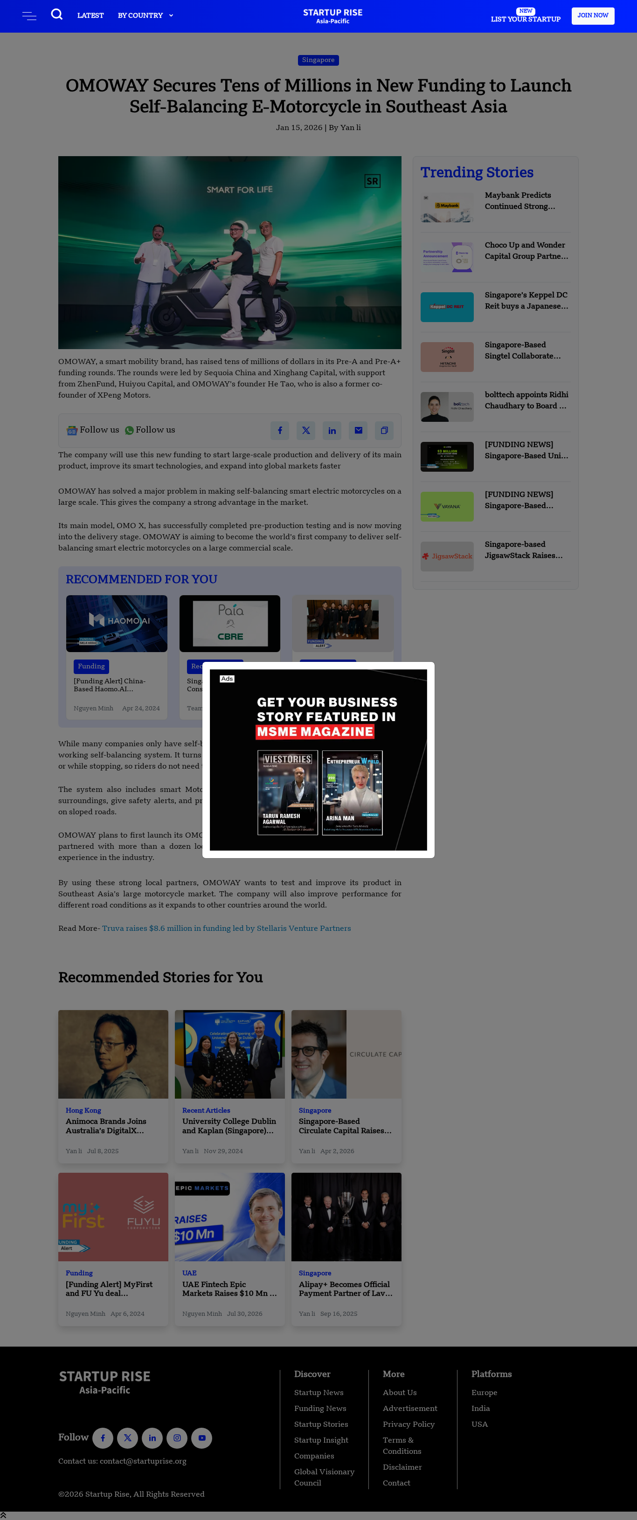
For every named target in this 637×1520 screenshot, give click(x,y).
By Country (141, 16)
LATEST (90, 16)
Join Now (593, 16)
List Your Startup (526, 16)
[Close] (417, 678)
